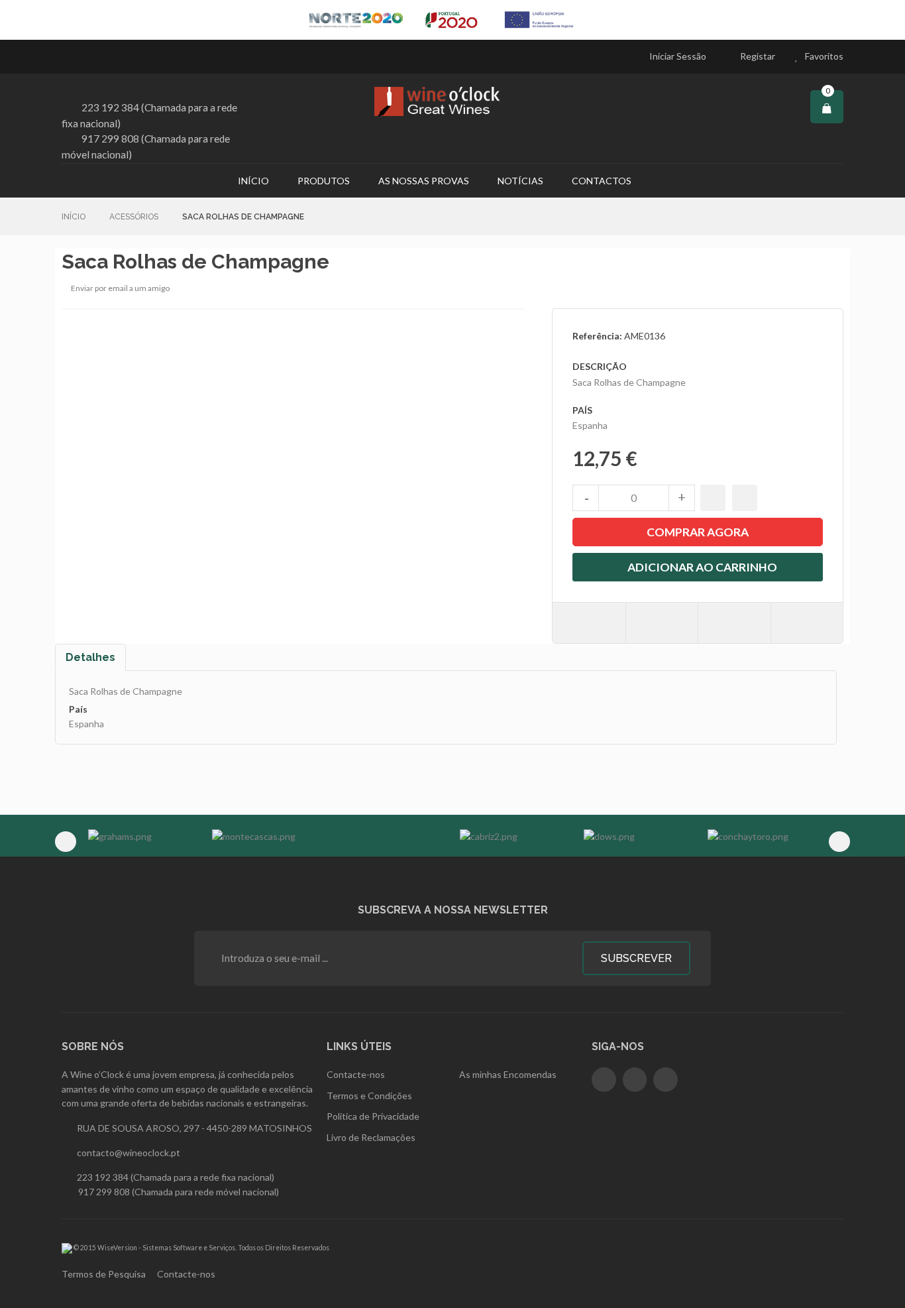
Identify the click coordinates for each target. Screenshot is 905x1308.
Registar (757, 56)
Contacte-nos (186, 1273)
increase (681, 498)
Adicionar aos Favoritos (712, 498)
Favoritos (824, 56)
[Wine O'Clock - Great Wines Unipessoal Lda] (452, 101)
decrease (585, 498)
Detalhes (90, 657)
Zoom (506, 288)
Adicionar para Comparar (744, 498)
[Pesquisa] (663, 180)
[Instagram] (635, 1079)
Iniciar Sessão (677, 56)
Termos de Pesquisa (104, 1273)
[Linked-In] (665, 1079)
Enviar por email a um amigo (120, 288)
